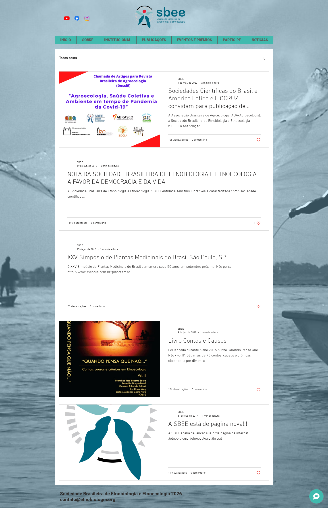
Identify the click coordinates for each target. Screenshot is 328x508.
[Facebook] (77, 18)
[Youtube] (67, 18)
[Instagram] (87, 18)
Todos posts (68, 58)
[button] (263, 58)
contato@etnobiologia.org (87, 499)
